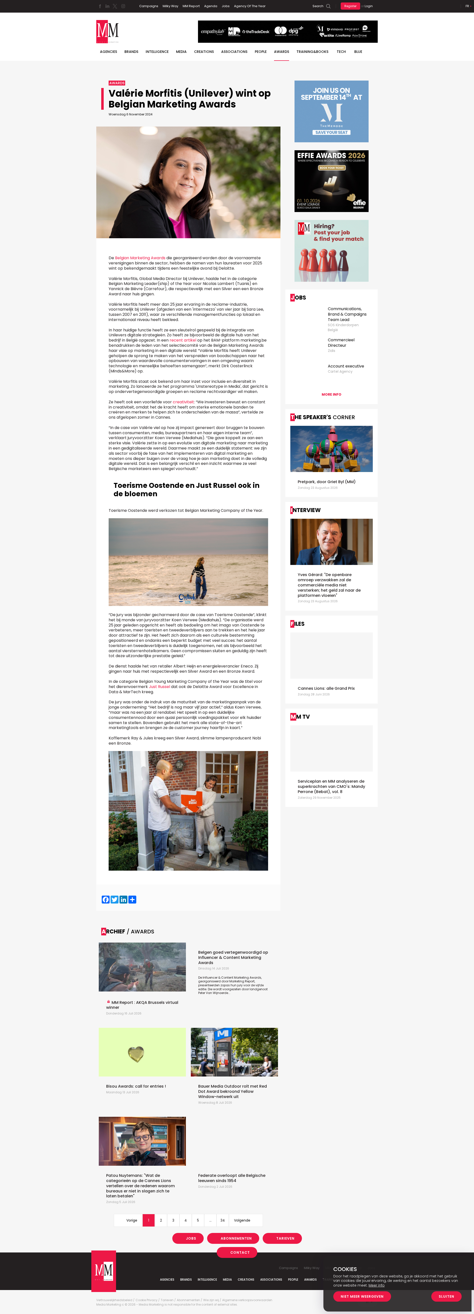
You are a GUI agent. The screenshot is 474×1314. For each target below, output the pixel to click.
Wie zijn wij (211, 1300)
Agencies (108, 51)
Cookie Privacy (147, 1300)
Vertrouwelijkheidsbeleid (114, 1300)
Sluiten (446, 1296)
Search (318, 6)
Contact (240, 1252)
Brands (131, 51)
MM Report (191, 6)
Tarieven (285, 1238)
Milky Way (170, 6)
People (261, 51)
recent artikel (183, 340)
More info (331, 394)
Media (181, 51)
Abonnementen (236, 1238)
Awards (281, 51)
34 (222, 1220)
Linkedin (107, 6)
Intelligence (157, 51)
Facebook (100, 6)
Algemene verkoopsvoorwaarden (247, 1300)
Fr (467, 6)
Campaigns (148, 6)
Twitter (114, 6)
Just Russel (159, 686)
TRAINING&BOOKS (312, 51)
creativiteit (183, 402)
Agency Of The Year (250, 6)
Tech (341, 51)
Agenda (210, 6)
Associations (234, 51)
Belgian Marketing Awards (140, 258)
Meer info (377, 1285)
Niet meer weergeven (362, 1296)
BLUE (358, 51)
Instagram (123, 6)
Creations (204, 51)
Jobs (226, 6)
